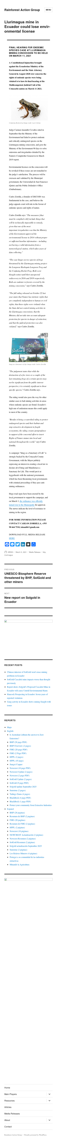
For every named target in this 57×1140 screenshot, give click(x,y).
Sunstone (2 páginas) (18, 849)
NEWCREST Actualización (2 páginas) (26, 834)
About (7, 1120)
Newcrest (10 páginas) (19, 831)
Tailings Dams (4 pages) (20, 794)
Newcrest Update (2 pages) (21, 771)
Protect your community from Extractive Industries (31, 805)
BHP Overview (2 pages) (20, 745)
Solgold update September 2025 (23, 786)
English (10, 731)
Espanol (10, 808)
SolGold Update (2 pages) (21, 779)
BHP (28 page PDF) (18, 742)
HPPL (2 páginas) (17, 827)
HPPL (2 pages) (16, 756)
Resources (9, 1100)
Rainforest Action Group (22, 10)
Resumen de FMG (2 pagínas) (22, 823)
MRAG (10, 552)
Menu (48, 9)
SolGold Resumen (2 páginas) (22, 842)
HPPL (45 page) (16, 760)
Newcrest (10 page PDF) (20, 768)
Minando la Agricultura (19, 864)
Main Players (10, 1094)
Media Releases (12, 1113)
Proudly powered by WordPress (35, 1135)
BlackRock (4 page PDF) (20, 797)
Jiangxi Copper (16, 764)
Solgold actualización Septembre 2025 (26, 846)
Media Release (34, 552)
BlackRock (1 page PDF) (20, 801)
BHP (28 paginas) (17, 812)
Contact (8, 1126)
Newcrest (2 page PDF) (19, 775)
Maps (9, 727)
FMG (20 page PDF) (18, 749)
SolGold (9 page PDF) (19, 782)
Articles (7, 1107)
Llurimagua (8, 555)
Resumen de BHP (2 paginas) (22, 816)
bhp (44, 552)
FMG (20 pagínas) (17, 820)
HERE (12, 538)
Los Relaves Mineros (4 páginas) (23, 853)
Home (7, 1087)
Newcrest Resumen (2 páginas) (23, 838)
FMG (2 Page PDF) (18, 753)
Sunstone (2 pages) (18, 790)
